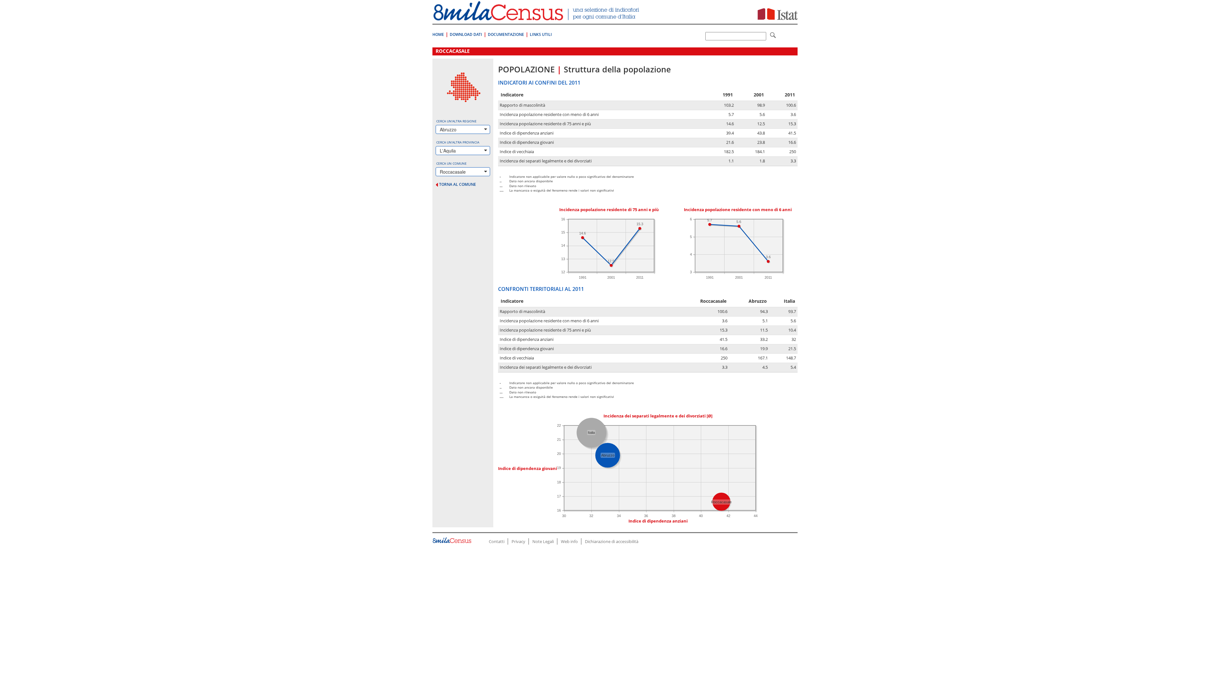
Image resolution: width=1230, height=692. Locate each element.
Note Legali (543, 541)
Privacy (518, 541)
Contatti (496, 541)
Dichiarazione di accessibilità (611, 541)
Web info (569, 541)
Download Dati (466, 34)
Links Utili (541, 34)
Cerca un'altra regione (456, 121)
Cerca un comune (451, 163)
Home (438, 34)
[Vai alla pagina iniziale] (537, 17)
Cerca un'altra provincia (457, 142)
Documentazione (506, 34)
